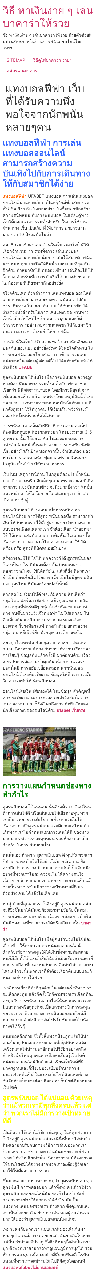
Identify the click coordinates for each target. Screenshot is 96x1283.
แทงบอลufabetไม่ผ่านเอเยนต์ (30, 1267)
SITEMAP (16, 60)
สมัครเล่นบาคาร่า (23, 70)
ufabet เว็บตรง (71, 710)
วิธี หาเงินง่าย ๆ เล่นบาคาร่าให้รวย (48, 17)
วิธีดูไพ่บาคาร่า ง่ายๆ (52, 60)
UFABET (26, 367)
